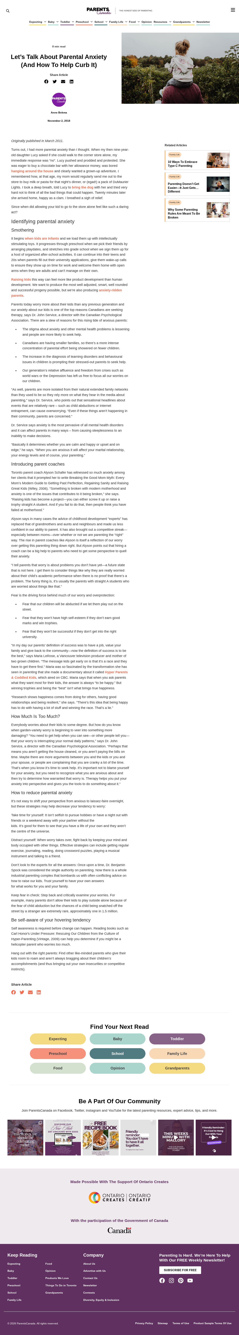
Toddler (65, 21)
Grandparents (182, 21)
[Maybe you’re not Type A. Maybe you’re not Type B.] (138, 1137)
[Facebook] (162, 1280)
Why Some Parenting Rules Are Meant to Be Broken (184, 213)
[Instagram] (171, 1280)
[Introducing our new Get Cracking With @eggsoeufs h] (63, 1137)
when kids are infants (42, 238)
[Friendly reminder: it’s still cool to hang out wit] (214, 1137)
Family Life (116, 21)
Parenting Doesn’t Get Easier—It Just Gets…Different (183, 187)
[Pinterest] (181, 1280)
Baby (51, 21)
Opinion (147, 21)
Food (132, 21)
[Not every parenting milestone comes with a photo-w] (25, 1137)
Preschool (82, 21)
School (98, 21)
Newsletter (203, 21)
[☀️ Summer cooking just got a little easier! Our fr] (101, 1137)
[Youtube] (190, 1280)
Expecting (35, 21)
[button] (46, 81)
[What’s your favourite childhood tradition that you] (176, 1137)
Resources (160, 21)
